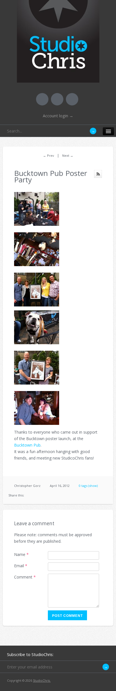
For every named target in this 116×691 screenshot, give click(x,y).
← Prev (48, 155)
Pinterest (57, 99)
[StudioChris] (58, 79)
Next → (67, 155)
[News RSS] (98, 174)
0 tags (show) (88, 486)
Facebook (42, 99)
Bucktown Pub (27, 445)
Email (20, 565)
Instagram (72, 99)
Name (21, 554)
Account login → (58, 115)
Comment (25, 577)
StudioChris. (42, 680)
